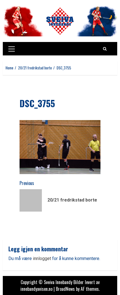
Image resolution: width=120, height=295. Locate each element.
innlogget (42, 258)
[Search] (105, 48)
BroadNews (65, 288)
